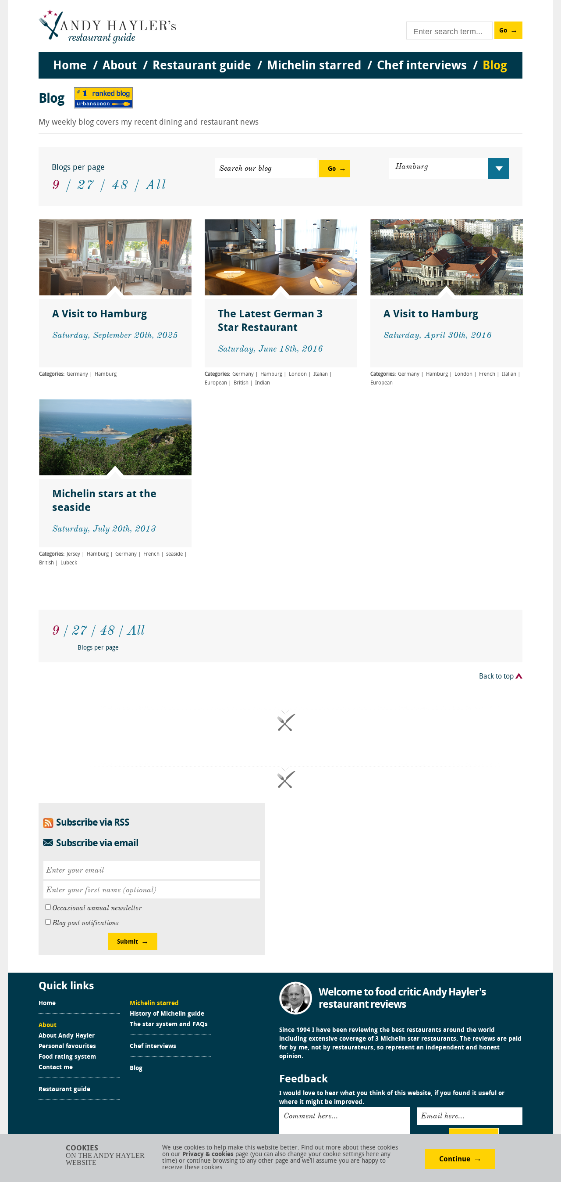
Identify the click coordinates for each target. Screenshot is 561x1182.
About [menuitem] (120, 66)
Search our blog (245, 168)
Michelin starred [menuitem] (314, 66)
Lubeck (68, 563)
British (241, 383)
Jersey (73, 554)
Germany (77, 374)
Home (47, 1004)
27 (86, 184)
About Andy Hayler (67, 1036)
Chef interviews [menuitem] (422, 66)
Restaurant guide (64, 1090)
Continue (454, 1159)
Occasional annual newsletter (97, 908)
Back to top (496, 676)
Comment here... (311, 1115)
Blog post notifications (85, 923)
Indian (262, 383)
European (216, 383)
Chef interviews (153, 1047)
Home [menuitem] (70, 66)
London (298, 374)
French (487, 374)
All (156, 184)
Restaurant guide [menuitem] (202, 66)
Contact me (56, 1068)
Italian (320, 374)
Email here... (443, 1115)
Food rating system (67, 1057)
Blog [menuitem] (495, 66)
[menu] (280, 57)
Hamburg (106, 374)
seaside (174, 554)
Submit (127, 942)
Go (503, 31)
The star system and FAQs (169, 1025)
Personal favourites (67, 1047)
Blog (136, 1069)
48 (120, 184)
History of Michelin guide (167, 1014)
